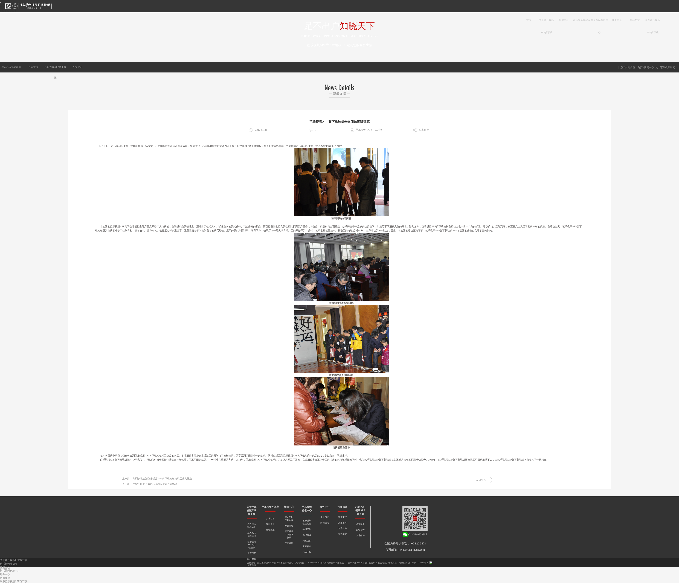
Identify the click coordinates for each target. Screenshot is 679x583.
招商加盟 (635, 20)
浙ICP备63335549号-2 (418, 562)
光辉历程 (251, 553)
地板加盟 (392, 562)
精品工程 (307, 552)
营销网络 (360, 524)
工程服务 (307, 546)
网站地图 (300, 562)
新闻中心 (564, 20)
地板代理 (382, 562)
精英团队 (307, 541)
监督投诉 (360, 530)
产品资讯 (77, 67)
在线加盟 (342, 534)
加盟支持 (342, 517)
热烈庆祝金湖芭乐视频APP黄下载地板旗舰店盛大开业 (162, 478)
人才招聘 (360, 535)
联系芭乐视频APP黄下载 (652, 23)
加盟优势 (342, 528)
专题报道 (33, 67)
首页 (528, 20)
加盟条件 (342, 522)
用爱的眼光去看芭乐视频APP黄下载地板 (155, 484)
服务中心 (617, 20)
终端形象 (307, 529)
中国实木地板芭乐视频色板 (331, 562)
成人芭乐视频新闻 (11, 67)
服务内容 (324, 517)
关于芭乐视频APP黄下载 (546, 23)
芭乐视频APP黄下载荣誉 (251, 544)
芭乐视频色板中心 (599, 23)
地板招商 (403, 562)
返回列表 (481, 480)
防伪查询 (324, 522)
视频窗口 (307, 535)
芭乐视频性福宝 (581, 20)
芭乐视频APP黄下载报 (289, 534)
